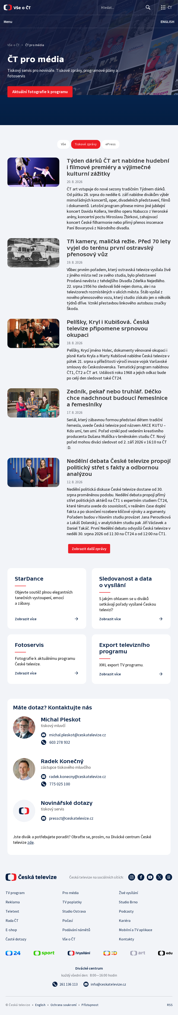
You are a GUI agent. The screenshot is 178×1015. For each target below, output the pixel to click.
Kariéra (124, 920)
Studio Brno (128, 902)
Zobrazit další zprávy (89, 548)
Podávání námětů (76, 929)
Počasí (67, 920)
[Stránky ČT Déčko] (110, 954)
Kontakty (126, 939)
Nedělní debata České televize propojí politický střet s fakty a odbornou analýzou (119, 467)
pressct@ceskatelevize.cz (71, 818)
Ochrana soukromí (63, 1005)
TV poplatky (72, 902)
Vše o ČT (13, 45)
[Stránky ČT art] (137, 954)
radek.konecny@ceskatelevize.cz (77, 776)
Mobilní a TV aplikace (135, 929)
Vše (63, 144)
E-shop (11, 929)
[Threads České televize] (168, 877)
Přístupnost (90, 1005)
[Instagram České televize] (131, 877)
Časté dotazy (16, 939)
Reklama (13, 902)
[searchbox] (121, 7)
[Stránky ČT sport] (44, 954)
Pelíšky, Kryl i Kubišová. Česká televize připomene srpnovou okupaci (108, 328)
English (40, 1005)
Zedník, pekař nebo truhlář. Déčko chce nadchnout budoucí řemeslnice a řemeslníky (117, 398)
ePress (110, 144)
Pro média (70, 892)
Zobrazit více (25, 619)
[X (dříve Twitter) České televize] (159, 877)
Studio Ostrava (74, 911)
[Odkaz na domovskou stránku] (23, 7)
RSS (169, 1005)
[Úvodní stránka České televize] (31, 877)
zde (30, 842)
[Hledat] (148, 7)
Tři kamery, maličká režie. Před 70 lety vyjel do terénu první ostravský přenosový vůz (119, 247)
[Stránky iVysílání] (79, 954)
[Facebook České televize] (141, 877)
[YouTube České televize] (150, 877)
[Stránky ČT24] (13, 954)
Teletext (12, 911)
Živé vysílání (128, 892)
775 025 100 (59, 784)
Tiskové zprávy (86, 144)
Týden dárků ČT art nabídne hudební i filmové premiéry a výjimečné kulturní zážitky (118, 167)
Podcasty (126, 911)
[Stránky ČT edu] (165, 954)
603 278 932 (59, 742)
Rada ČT (12, 920)
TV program (15, 892)
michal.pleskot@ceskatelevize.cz (77, 734)
